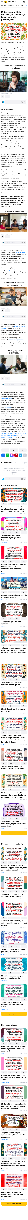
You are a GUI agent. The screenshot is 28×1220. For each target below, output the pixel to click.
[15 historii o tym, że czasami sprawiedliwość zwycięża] (14, 671)
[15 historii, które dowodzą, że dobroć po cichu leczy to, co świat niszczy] (14, 909)
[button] (5, 450)
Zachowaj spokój (20, 252)
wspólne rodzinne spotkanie (15, 270)
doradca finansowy (6, 398)
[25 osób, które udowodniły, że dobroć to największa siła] (14, 964)
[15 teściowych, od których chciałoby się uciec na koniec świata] (14, 991)
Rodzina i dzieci (5, 9)
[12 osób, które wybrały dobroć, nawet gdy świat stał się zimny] (14, 755)
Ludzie (3, 626)
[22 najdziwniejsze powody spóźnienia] (14, 610)
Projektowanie (4, 1139)
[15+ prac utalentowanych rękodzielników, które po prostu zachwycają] (14, 1121)
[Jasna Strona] (10, 2)
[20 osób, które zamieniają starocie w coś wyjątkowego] (14, 584)
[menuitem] (3, 5)
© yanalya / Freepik (5, 376)
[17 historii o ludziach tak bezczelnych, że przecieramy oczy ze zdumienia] (14, 810)
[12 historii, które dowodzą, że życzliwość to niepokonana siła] (14, 883)
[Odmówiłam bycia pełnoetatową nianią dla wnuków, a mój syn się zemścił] (14, 1064)
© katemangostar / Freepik (6, 93)
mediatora (8, 407)
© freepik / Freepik (5, 308)
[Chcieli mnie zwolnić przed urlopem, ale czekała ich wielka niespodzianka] (14, 1181)
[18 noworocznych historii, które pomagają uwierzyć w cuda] (14, 938)
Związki (3, 573)
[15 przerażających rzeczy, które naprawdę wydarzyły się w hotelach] (14, 524)
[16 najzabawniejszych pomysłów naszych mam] (14, 697)
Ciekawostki (4, 542)
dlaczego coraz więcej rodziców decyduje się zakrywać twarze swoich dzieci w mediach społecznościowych (13, 435)
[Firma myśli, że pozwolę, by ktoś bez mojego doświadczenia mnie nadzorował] (14, 1035)
